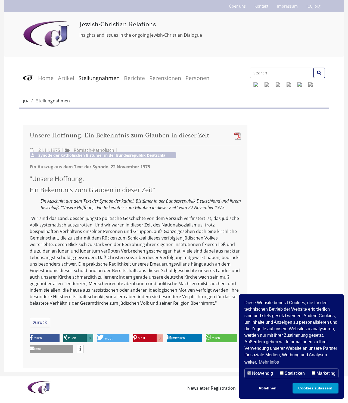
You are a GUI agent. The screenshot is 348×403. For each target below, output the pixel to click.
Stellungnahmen (99, 78)
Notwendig (262, 373)
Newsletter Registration (211, 388)
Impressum (287, 6)
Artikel (66, 78)
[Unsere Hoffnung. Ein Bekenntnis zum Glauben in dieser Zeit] (236, 136)
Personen (197, 78)
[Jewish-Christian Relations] (47, 34)
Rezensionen (165, 78)
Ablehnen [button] (267, 388)
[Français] (301, 84)
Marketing (325, 373)
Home (46, 78)
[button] (45, 338)
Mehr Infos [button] (269, 362)
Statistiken (294, 373)
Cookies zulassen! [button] (315, 388)
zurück (40, 322)
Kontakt (261, 6)
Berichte (134, 78)
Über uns (237, 6)
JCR (26, 101)
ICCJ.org (313, 6)
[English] (257, 84)
